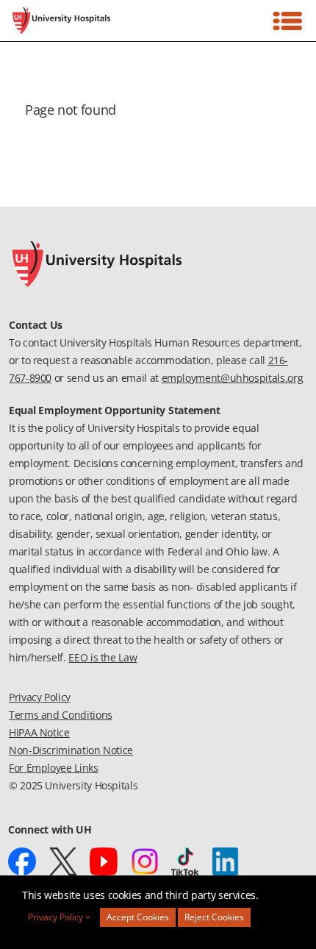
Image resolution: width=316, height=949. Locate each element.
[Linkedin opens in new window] (226, 861)
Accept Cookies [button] (138, 917)
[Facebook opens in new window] (22, 861)
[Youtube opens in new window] (104, 861)
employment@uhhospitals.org (233, 378)
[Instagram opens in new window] (145, 861)
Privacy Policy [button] (56, 917)
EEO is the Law (102, 657)
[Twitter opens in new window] (63, 861)
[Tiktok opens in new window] (185, 861)
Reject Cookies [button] (214, 917)
